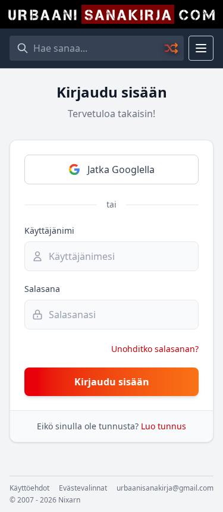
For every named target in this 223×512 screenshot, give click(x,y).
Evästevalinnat (83, 488)
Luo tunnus (163, 426)
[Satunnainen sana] (171, 48)
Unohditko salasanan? (155, 348)
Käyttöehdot (29, 488)
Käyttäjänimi (49, 230)
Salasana (42, 288)
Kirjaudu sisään (111, 381)
